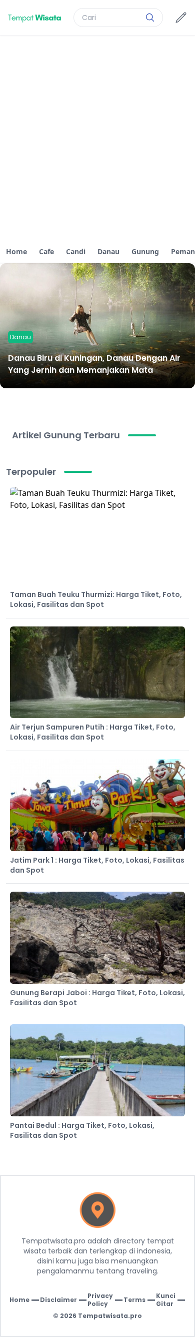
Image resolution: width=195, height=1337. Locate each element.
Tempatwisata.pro (110, 1315)
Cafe (46, 251)
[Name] (150, 17)
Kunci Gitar (166, 1300)
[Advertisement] (97, 138)
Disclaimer (58, 1300)
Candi (76, 251)
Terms (135, 1300)
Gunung (145, 251)
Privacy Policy (100, 1300)
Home (16, 251)
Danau (109, 251)
